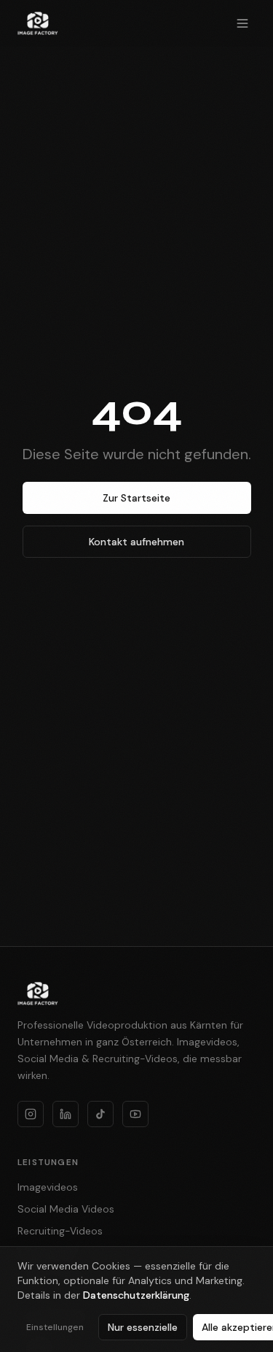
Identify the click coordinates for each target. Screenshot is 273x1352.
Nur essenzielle (143, 1327)
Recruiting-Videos (60, 1230)
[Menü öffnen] (242, 23)
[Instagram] (30, 1114)
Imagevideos (47, 1187)
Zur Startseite (136, 497)
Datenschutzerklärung (136, 1295)
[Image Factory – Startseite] (37, 23)
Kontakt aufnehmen (136, 541)
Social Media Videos (65, 1208)
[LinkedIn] (65, 1114)
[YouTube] (135, 1114)
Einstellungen (55, 1327)
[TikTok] (100, 1114)
